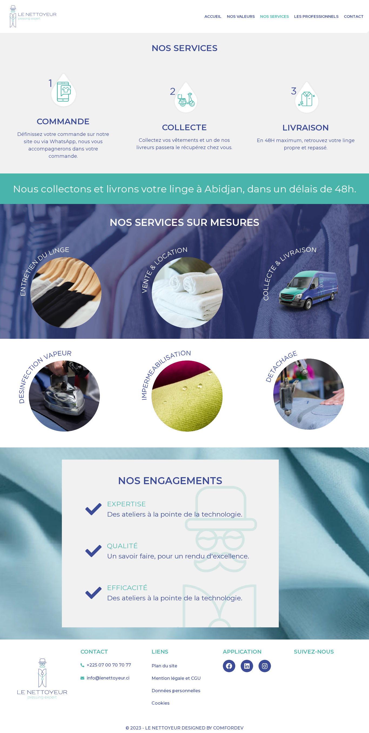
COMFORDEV (228, 728)
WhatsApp (63, 142)
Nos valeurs (241, 16)
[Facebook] (229, 666)
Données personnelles (176, 690)
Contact (354, 16)
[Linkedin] (247, 666)
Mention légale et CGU (176, 678)
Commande (63, 121)
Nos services (274, 16)
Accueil (213, 16)
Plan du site (164, 665)
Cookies (161, 703)
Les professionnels (316, 16)
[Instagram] (265, 666)
